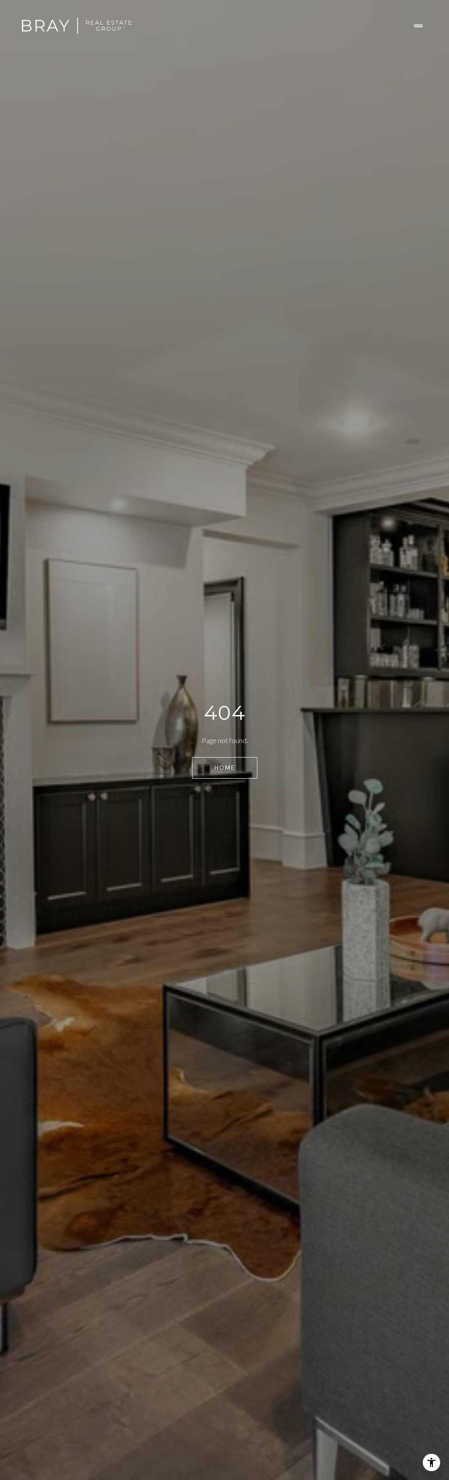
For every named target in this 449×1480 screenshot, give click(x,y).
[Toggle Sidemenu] (418, 26)
